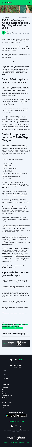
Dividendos (5, 387)
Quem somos (5, 405)
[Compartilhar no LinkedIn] (24, 334)
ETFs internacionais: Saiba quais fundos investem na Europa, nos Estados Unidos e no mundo (14, 72)
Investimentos (5, 17)
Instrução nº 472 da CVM (20, 195)
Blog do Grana (10, 54)
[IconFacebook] (16, 426)
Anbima (4, 253)
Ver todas (4, 397)
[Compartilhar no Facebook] (21, 334)
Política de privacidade (20, 429)
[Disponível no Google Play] (11, 415)
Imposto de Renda (7, 395)
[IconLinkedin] (20, 426)
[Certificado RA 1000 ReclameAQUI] (21, 438)
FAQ (3, 407)
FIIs (2, 391)
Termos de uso (9, 429)
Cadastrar (6, 378)
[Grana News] (6, 2)
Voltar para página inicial (24, 17)
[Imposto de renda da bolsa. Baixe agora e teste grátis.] (16, 343)
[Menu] (29, 2)
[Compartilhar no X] (27, 333)
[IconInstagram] (12, 426)
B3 (5, 42)
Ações (3, 389)
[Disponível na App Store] (21, 415)
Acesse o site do (13, 421)
